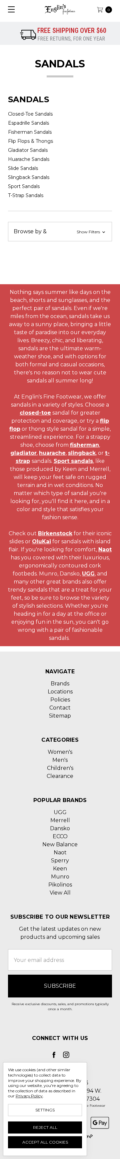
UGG (88, 573)
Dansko (60, 828)
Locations (60, 691)
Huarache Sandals (28, 159)
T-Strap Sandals (25, 195)
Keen (60, 868)
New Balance (60, 844)
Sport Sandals (24, 186)
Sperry (60, 860)
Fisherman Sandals (30, 132)
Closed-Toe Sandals (30, 114)
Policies (60, 699)
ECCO (60, 836)
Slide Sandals (23, 168)
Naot (105, 549)
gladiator (23, 453)
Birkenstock (55, 533)
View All (60, 893)
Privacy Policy (29, 1095)
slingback (82, 453)
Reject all (45, 1127)
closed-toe (35, 413)
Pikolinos (60, 884)
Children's (60, 768)
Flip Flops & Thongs (30, 141)
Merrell (60, 820)
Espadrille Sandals (28, 123)
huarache (52, 453)
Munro (60, 876)
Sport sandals (73, 461)
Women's (60, 752)
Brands (60, 683)
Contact (60, 708)
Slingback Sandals (28, 177)
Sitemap (60, 716)
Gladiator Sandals (28, 150)
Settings (45, 1109)
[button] (60, 231)
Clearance (60, 776)
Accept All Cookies (45, 1142)
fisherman (84, 445)
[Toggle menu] (9, 9)
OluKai (41, 541)
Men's (60, 760)
